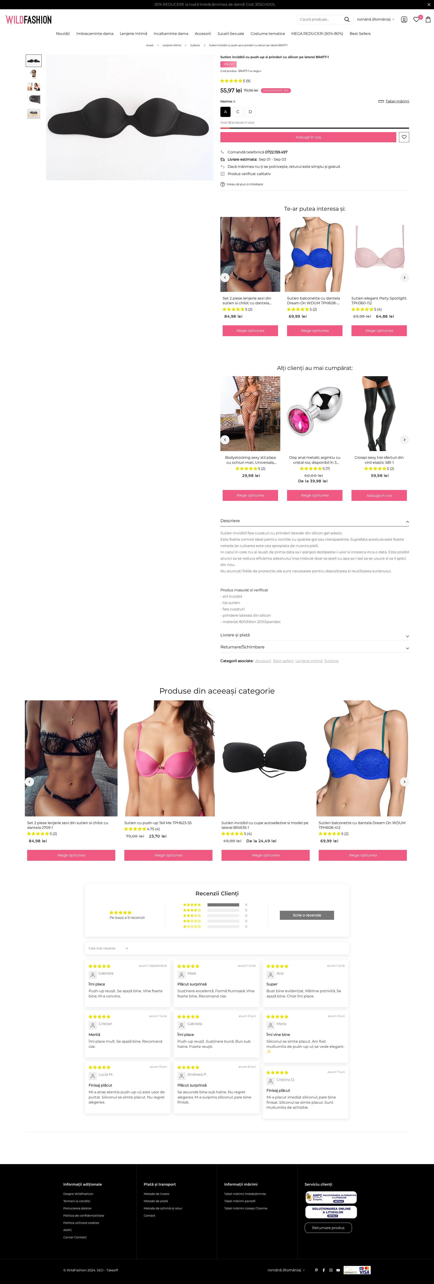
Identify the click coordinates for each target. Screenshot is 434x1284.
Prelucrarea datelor (77, 1208)
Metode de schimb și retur (163, 1208)
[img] (99, 966)
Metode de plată (156, 1201)
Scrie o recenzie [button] (307, 915)
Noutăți (63, 33)
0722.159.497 (276, 152)
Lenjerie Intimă (133, 33)
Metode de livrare (156, 1194)
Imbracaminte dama (94, 33)
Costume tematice (268, 33)
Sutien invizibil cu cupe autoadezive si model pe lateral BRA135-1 (265, 825)
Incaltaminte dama (171, 33)
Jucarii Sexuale (230, 33)
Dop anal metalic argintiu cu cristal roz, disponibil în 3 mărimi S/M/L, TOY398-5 (314, 460)
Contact (149, 1215)
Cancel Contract (75, 1237)
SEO (100, 1270)
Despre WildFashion (78, 1194)
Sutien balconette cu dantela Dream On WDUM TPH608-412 (313, 301)
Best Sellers (360, 33)
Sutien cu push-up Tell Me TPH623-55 (158, 823)
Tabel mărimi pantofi (239, 1201)
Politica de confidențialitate (83, 1215)
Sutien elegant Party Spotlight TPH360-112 (379, 300)
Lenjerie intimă (309, 661)
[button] (231, 81)
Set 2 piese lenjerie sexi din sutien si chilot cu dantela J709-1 (247, 301)
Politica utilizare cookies (81, 1223)
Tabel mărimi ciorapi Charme (245, 1208)
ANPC (67, 1230)
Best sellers (283, 661)
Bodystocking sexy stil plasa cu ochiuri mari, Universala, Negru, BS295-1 (250, 460)
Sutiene (331, 661)
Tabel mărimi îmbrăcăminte (245, 1194)
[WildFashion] (28, 19)
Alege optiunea (250, 330)
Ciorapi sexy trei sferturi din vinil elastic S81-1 (379, 459)
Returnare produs (328, 1228)
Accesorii (203, 33)
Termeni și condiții (76, 1201)
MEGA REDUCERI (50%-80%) (317, 33)
